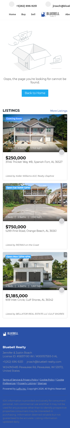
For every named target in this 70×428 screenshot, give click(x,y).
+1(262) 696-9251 (13, 361)
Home (12, 14)
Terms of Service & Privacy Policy (20, 379)
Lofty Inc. (21, 388)
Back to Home (35, 93)
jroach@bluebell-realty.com (44, 361)
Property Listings (26, 383)
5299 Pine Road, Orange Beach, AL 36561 (31, 231)
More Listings (58, 110)
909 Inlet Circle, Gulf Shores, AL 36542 (29, 299)
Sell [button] (33, 14)
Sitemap (42, 383)
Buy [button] (23, 14)
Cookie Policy (47, 379)
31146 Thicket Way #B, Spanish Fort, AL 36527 (34, 162)
